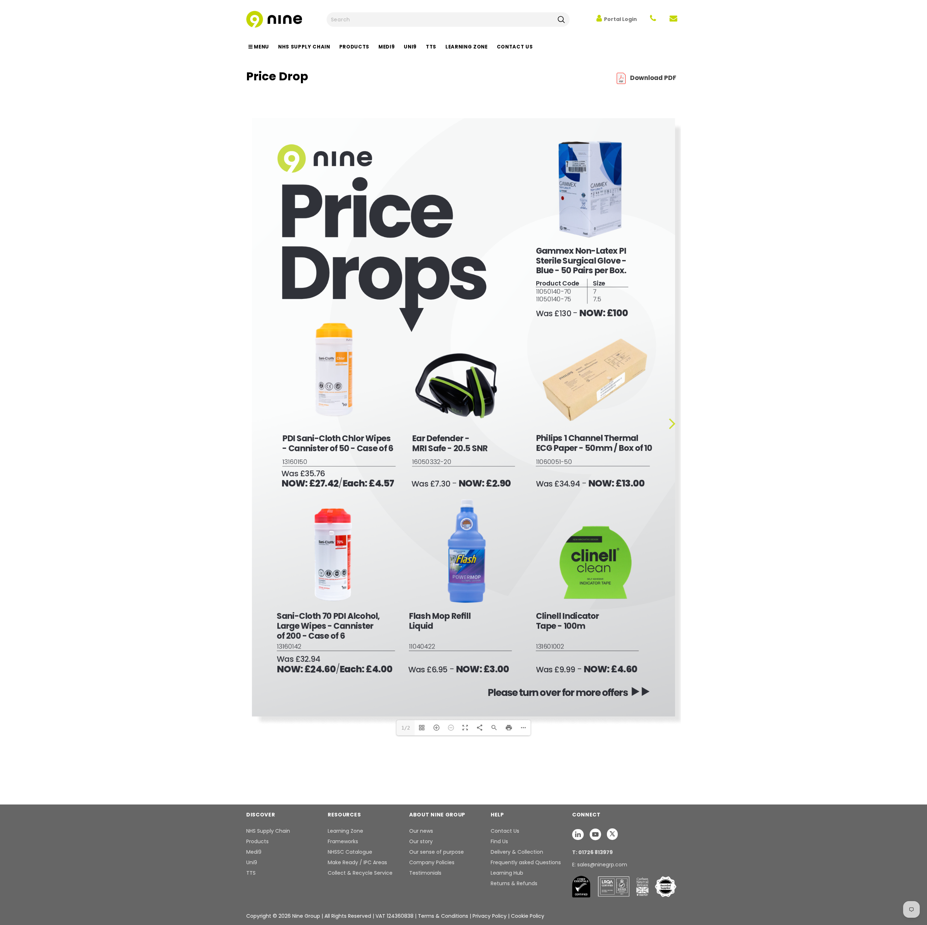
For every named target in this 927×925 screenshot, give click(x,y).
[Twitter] (612, 834)
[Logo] (274, 18)
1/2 (405, 728)
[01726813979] (653, 19)
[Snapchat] (578, 834)
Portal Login (620, 19)
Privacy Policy (490, 916)
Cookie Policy (527, 916)
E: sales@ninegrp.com (599, 864)
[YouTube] (596, 834)
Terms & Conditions (443, 916)
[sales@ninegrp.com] (673, 19)
